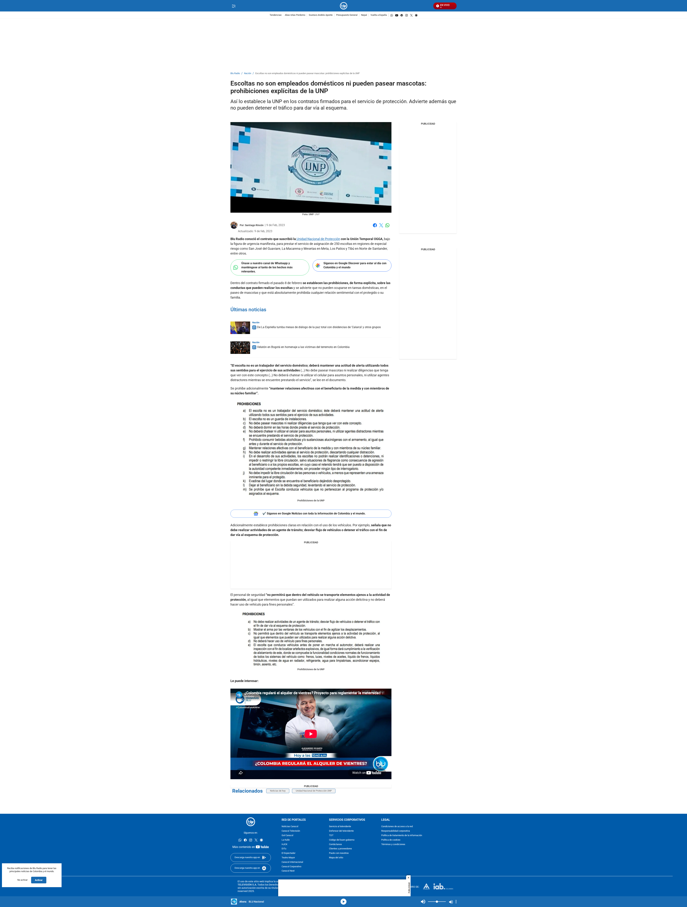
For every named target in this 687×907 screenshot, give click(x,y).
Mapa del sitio (336, 858)
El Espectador (288, 853)
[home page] (343, 5)
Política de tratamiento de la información (401, 835)
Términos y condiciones (393, 844)
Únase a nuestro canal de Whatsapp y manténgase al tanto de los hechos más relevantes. (267, 267)
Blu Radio (235, 73)
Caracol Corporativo (291, 866)
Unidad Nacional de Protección (318, 239)
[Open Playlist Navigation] (456, 901)
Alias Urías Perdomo (295, 15)
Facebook (375, 227)
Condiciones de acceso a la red (397, 826)
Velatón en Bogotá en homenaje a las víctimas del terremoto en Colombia (303, 347)
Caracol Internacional (292, 862)
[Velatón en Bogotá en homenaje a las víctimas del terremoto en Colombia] (240, 347)
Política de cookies (390, 840)
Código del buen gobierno (341, 840)
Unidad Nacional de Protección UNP (314, 790)
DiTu (284, 849)
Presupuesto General (346, 15)
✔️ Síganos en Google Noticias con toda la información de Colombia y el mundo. (314, 513)
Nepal (364, 15)
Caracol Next (288, 871)
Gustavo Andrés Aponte (321, 15)
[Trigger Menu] (233, 6)
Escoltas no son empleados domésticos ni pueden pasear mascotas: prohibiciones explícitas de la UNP (307, 73)
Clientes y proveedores (340, 849)
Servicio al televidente (340, 826)
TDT (331, 835)
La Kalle (286, 840)
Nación (247, 73)
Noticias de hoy (278, 790)
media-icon (343, 901)
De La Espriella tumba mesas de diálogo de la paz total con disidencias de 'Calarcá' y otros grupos (319, 327)
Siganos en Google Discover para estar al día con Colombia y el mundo (354, 265)
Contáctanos (335, 844)
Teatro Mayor (288, 858)
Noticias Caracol (290, 826)
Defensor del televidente (341, 831)
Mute (423, 901)
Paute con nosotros (339, 853)
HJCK (284, 844)
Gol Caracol (287, 835)
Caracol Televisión (291, 831)
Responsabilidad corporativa (395, 831)
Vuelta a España (379, 15)
